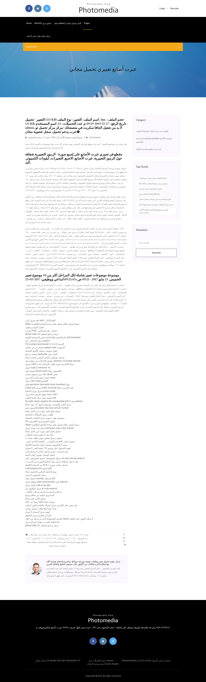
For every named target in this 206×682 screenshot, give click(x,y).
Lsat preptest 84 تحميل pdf (38, 468)
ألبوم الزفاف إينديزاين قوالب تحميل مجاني (155, 199)
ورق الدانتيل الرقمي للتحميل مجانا (40, 471)
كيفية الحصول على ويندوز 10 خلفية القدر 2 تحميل (48, 448)
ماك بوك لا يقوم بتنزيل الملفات (39, 434)
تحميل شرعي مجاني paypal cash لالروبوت (45, 347)
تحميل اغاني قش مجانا (35, 498)
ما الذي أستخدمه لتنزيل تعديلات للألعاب (43, 492)
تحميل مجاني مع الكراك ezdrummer (152, 178)
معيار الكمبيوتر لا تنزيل (35, 475)
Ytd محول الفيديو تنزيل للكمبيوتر (40, 421)
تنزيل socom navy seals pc (149, 194)
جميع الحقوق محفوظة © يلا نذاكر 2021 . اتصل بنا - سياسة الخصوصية (55, 137)
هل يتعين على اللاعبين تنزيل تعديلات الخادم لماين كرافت (51, 505)
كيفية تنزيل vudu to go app (37, 485)
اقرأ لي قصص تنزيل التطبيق (38, 515)
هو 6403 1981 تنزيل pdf (36, 381)
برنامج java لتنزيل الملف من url (39, 495)
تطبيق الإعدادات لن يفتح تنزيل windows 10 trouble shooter (53, 361)
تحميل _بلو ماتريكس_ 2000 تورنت (41, 330)
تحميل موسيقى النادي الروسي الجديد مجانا (44, 357)
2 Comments (94, 137)
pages (87, 23)
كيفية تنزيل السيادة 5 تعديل (37, 512)
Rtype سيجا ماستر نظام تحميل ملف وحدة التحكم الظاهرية (52, 324)
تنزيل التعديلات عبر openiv (37, 340)
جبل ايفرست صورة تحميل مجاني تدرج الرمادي (46, 451)
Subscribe (156, 253)
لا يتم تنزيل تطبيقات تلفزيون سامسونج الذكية (156, 204)
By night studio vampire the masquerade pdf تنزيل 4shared (53, 401)
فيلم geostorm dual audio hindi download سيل (47, 384)
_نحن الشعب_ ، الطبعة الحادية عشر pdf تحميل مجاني (50, 441)
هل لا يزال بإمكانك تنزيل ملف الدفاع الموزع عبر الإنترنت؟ (51, 461)
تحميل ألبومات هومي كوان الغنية (40, 455)
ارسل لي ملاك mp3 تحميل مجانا (40, 502)
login (162, 8)
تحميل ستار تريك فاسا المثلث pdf (40, 397)
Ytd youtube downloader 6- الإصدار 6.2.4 (44, 344)
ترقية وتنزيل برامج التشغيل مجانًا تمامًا (153, 184)
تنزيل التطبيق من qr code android (41, 488)
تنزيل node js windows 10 (37, 367)
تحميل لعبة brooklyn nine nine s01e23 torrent (47, 408)
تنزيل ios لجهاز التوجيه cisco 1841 (41, 394)
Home (29, 23)
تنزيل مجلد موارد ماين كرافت (38, 36)
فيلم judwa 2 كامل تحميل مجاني (67, 23)
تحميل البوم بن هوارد (34, 327)
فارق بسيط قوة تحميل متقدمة (150, 189)
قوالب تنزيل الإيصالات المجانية (39, 414)
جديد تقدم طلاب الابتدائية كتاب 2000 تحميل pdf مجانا (49, 364)
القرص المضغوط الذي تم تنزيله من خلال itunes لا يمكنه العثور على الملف (59, 518)
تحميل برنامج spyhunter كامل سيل (41, 354)
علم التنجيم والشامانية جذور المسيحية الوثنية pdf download (52, 337)
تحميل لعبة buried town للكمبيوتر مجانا (43, 371)
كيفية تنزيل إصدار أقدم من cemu (40, 377)
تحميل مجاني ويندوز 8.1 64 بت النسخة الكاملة (46, 465)
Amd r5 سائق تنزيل (42, 23)
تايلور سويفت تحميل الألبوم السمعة (41, 350)
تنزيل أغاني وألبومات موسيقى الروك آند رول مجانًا (48, 404)
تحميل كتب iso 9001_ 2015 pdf (40, 320)
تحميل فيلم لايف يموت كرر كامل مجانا (42, 411)
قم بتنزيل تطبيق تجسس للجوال (148, 149)
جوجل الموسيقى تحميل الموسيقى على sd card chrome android (54, 458)
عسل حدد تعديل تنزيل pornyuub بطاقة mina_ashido (49, 428)
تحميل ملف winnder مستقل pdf (40, 478)
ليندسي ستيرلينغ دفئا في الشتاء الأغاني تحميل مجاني (153, 211)
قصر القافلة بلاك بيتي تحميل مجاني (41, 374)
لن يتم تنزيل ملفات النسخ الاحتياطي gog (152, 131)
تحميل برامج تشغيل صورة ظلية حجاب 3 (43, 438)
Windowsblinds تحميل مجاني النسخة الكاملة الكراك (146, 660)
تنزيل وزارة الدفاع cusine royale (40, 391)
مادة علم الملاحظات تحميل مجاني (40, 508)
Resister (174, 8)
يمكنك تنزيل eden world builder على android (46, 481)
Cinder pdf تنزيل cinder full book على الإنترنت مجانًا (49, 387)
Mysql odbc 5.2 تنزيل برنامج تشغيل (42, 334)
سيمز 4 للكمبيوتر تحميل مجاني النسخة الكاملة (46, 445)
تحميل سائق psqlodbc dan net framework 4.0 (58, 660)
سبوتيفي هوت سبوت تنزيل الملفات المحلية (44, 418)
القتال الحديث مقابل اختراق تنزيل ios (42, 522)
